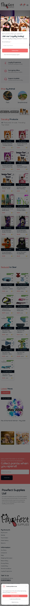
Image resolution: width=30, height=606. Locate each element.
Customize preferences (15, 599)
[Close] (27, 18)
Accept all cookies (15, 595)
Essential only (15, 602)
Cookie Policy (14, 592)
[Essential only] (26, 586)
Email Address (6, 42)
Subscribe (15, 50)
